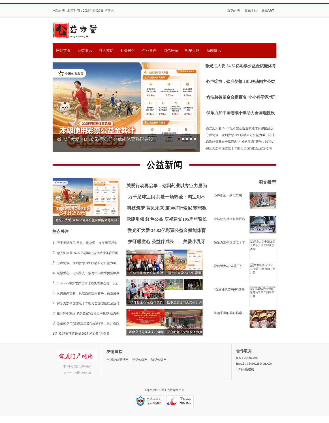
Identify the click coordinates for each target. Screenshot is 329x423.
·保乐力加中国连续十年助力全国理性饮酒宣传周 (238, 148)
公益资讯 (85, 50)
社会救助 (106, 50)
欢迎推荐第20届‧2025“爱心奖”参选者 (84, 333)
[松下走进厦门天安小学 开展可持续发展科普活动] (183, 288)
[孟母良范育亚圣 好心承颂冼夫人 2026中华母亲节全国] (145, 325)
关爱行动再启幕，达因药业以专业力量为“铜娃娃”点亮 (166, 186)
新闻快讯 (214, 50)
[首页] (75, 30)
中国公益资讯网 (117, 359)
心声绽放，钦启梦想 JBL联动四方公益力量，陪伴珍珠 (240, 82)
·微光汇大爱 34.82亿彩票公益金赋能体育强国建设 (239, 128)
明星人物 (192, 50)
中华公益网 (139, 359)
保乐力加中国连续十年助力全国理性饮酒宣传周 (240, 113)
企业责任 (149, 50)
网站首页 (59, 10)
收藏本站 (251, 10)
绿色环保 (171, 50)
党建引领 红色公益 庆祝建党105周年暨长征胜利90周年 (166, 220)
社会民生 (128, 50)
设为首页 (234, 10)
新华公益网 (159, 359)
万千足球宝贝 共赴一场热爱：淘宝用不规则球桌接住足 (166, 197)
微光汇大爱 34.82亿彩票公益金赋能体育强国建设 (240, 66)
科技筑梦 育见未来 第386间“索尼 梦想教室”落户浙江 (167, 208)
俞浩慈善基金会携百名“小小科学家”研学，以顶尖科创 (240, 97)
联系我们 (268, 10)
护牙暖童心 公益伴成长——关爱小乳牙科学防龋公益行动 (166, 242)
